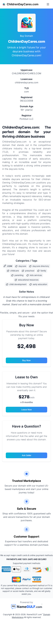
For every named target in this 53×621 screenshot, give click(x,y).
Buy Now (26, 360)
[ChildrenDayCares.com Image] (26, 23)
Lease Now (26, 409)
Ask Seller (26, 455)
